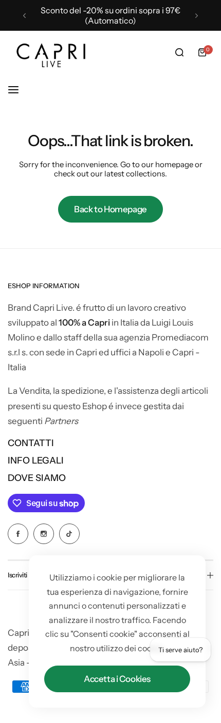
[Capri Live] (51, 52)
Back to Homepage (110, 209)
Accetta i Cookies (117, 679)
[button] (24, 15)
